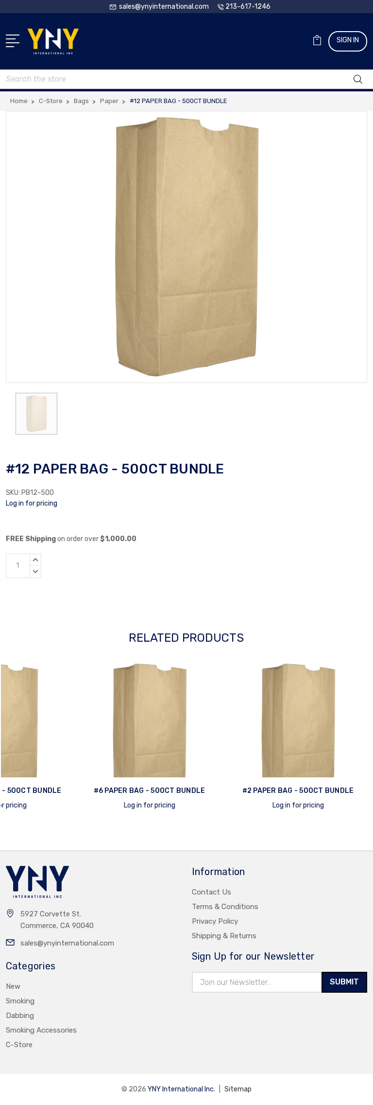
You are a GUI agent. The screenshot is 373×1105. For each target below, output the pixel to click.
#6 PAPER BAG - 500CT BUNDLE (149, 791)
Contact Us (211, 892)
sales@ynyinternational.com (67, 943)
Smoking (20, 1001)
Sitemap (238, 1089)
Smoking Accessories (41, 1030)
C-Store (19, 1044)
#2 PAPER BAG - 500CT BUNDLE (298, 791)
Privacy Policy (215, 921)
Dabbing (20, 1015)
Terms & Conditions (225, 906)
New (13, 986)
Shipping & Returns (224, 935)
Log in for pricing (31, 503)
